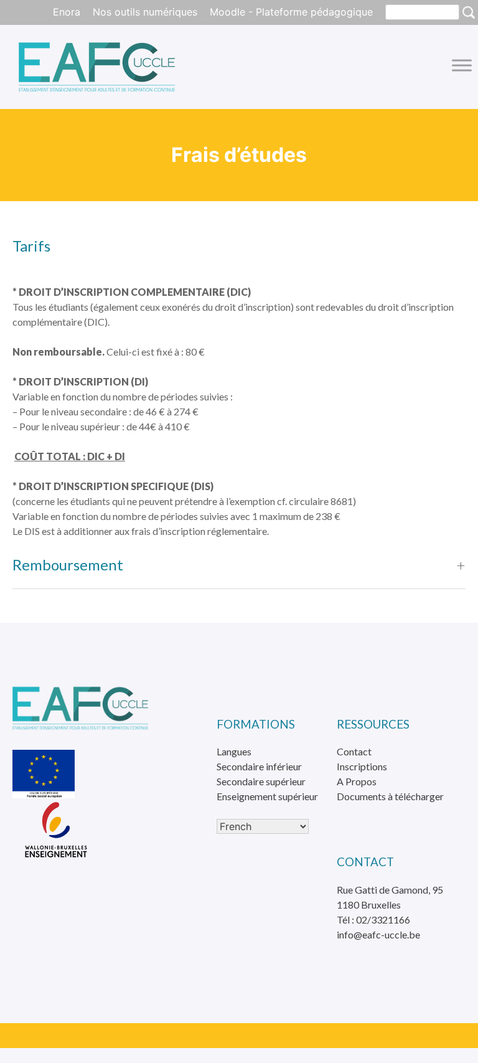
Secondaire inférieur (259, 766)
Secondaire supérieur (261, 781)
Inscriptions (362, 766)
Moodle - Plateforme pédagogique (291, 12)
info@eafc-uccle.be (378, 934)
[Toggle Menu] (462, 65)
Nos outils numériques (145, 12)
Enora (66, 12)
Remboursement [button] (67, 564)
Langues (234, 751)
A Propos (357, 781)
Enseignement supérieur (267, 796)
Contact (354, 751)
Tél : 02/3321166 (373, 919)
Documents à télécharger (390, 796)
